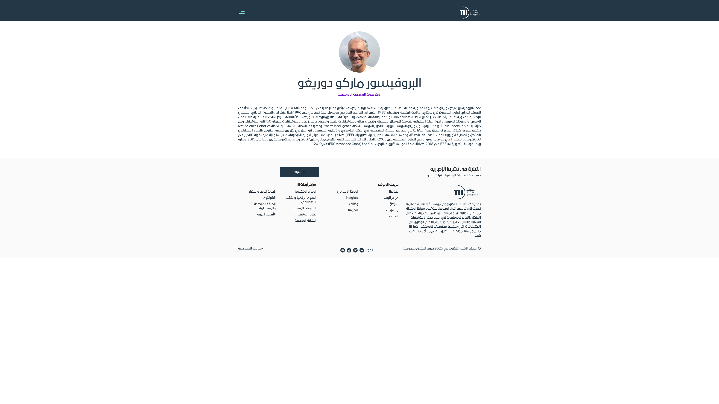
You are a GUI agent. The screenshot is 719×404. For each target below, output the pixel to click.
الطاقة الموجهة (305, 221)
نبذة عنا (393, 192)
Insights (352, 198)
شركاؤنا (393, 204)
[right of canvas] (240, 12)
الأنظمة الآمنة (266, 214)
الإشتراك (299, 172)
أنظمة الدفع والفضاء (262, 192)
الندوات (393, 216)
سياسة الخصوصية (250, 249)
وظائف (353, 204)
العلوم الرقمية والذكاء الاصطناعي (301, 200)
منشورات (392, 210)
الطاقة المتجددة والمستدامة (265, 206)
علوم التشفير (307, 214)
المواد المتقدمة (305, 192)
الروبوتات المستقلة (303, 208)
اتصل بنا (353, 210)
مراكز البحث (391, 198)
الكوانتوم (269, 198)
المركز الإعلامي (347, 192)
